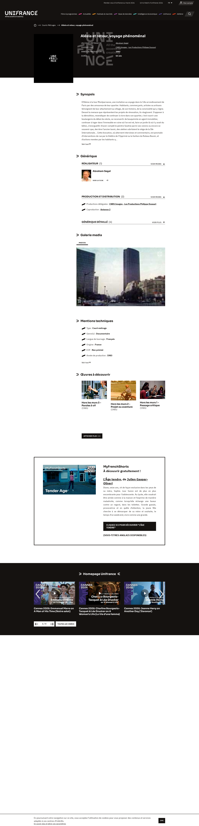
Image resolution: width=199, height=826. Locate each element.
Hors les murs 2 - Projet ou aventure (122, 405)
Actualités (87, 14)
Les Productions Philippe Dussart (142, 47)
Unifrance (167, 14)
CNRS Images (121, 47)
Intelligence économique (147, 14)
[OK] (162, 820)
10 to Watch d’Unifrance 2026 (151, 3)
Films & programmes (69, 14)
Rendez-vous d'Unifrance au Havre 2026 (119, 3)
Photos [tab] (82, 243)
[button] (160, 254)
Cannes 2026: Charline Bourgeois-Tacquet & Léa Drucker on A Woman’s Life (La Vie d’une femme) (54, 611)
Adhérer (180, 14)
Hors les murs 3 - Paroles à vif (91, 404)
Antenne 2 (105, 209)
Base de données (125, 14)
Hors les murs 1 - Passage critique (150, 404)
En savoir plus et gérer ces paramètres (50, 824)
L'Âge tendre (112, 479)
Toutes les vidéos (65, 624)
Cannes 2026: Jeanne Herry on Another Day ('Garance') (97, 610)
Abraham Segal (122, 43)
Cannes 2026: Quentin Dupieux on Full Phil (144, 610)
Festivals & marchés (104, 14)
